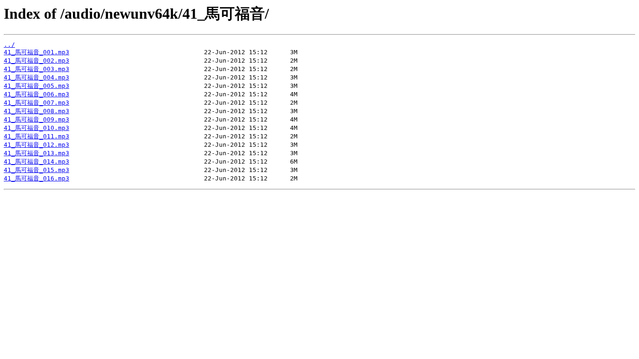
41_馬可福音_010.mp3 (36, 127)
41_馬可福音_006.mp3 (36, 94)
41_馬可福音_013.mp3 (36, 153)
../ (9, 44)
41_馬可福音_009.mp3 (36, 119)
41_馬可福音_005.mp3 (36, 85)
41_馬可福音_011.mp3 (36, 136)
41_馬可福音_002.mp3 (36, 60)
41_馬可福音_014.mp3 (36, 161)
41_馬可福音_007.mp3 (36, 102)
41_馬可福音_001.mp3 (36, 52)
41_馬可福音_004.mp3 (36, 77)
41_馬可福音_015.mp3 (36, 169)
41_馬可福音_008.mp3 (36, 111)
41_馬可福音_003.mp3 (36, 68)
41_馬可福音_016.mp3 (36, 178)
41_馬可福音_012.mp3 (36, 144)
